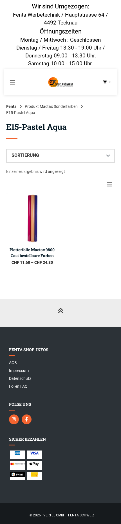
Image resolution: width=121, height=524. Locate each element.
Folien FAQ (18, 386)
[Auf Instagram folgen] (14, 419)
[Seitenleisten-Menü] (111, 186)
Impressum (19, 370)
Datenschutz (20, 378)
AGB (13, 362)
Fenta (11, 106)
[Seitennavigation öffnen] (20, 82)
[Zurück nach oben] (60, 313)
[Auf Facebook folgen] (27, 419)
